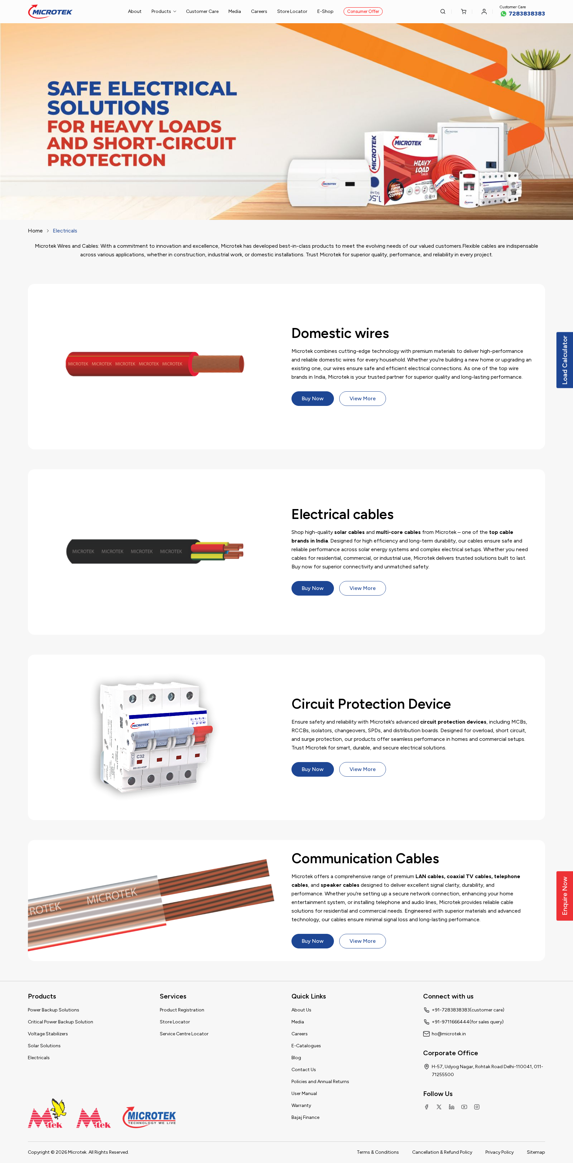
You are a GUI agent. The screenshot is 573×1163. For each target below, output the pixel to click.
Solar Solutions (44, 1046)
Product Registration (182, 1010)
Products (161, 11)
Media (234, 11)
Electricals (39, 1058)
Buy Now (313, 398)
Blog (296, 1058)
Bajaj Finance (305, 1117)
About (135, 11)
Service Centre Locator (184, 1034)
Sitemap (536, 1152)
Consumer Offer (363, 11)
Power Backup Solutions (53, 1010)
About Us (301, 1010)
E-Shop (325, 11)
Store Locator (292, 11)
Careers (259, 11)
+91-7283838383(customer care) (468, 1010)
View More (363, 398)
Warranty (301, 1105)
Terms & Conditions (378, 1152)
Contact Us (303, 1069)
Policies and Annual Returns (320, 1081)
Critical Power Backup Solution (60, 1022)
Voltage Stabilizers (48, 1034)
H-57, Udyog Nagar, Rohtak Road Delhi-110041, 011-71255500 (487, 1070)
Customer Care (202, 11)
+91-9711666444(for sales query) (468, 1022)
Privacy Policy (499, 1152)
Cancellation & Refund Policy (442, 1152)
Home (35, 230)
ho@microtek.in (449, 1034)
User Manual (304, 1093)
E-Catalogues (306, 1046)
